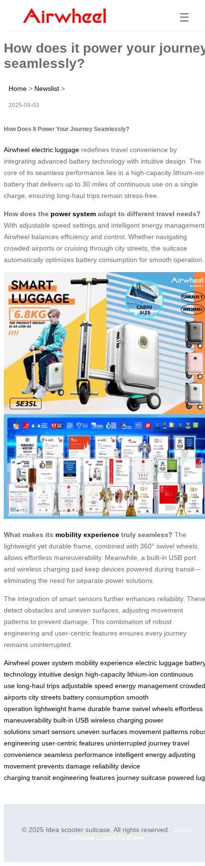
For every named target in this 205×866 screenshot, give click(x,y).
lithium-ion (142, 674)
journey (128, 777)
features (102, 777)
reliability (105, 766)
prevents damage (64, 766)
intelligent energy (140, 754)
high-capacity (105, 674)
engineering (70, 777)
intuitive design (61, 674)
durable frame (109, 709)
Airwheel (17, 663)
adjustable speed (87, 686)
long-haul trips (38, 686)
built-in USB (71, 720)
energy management (146, 686)
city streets (45, 697)
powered (181, 777)
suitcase (153, 777)
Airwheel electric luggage (41, 149)
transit (41, 777)
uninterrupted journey (138, 743)
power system (73, 214)
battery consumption (93, 697)
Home (18, 88)
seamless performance (78, 754)
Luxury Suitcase (120, 837)
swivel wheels (152, 709)
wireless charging (117, 720)
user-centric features (72, 743)
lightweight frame (60, 709)
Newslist (46, 88)
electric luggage (159, 663)
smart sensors (53, 731)
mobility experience (87, 534)
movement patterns (158, 731)
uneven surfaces (102, 731)
